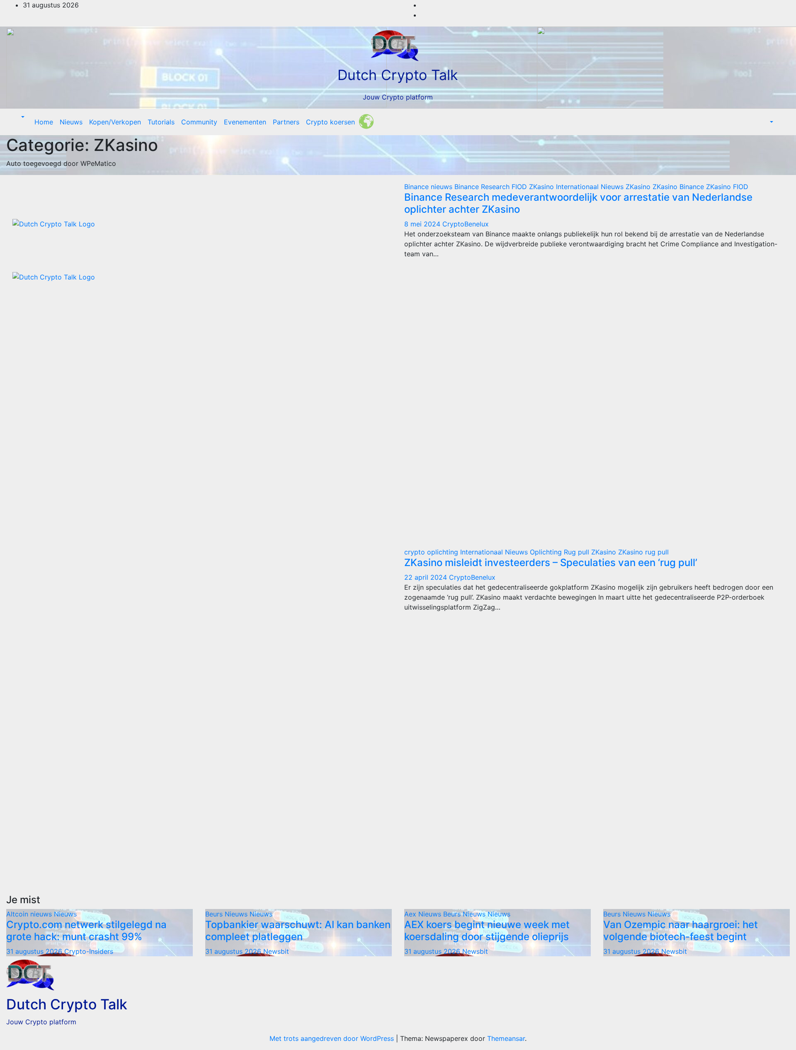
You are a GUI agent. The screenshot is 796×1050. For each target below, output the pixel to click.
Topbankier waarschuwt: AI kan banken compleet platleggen (298, 931)
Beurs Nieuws (227, 914)
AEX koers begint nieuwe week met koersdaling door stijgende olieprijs (487, 931)
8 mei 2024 (423, 224)
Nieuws (71, 122)
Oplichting (547, 552)
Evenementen (245, 122)
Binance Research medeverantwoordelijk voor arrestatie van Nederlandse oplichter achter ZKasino (578, 203)
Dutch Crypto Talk (397, 74)
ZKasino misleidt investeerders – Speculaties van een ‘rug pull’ (550, 563)
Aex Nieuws (423, 914)
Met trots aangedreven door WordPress (332, 1038)
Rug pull (577, 552)
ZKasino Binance (679, 186)
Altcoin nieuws (30, 914)
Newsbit (276, 951)
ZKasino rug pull (643, 552)
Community (199, 122)
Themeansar (506, 1038)
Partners (286, 122)
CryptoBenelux (465, 224)
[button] (21, 117)
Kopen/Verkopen (115, 122)
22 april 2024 (426, 577)
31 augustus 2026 (35, 951)
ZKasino (639, 186)
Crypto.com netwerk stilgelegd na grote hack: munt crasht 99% (86, 931)
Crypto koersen (330, 122)
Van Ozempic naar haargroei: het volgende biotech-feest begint (680, 931)
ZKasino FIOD (727, 186)
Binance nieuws (429, 186)
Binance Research (483, 186)
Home (43, 122)
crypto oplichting (432, 552)
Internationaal (578, 186)
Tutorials (161, 122)
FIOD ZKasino (534, 186)
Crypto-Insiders (88, 951)
